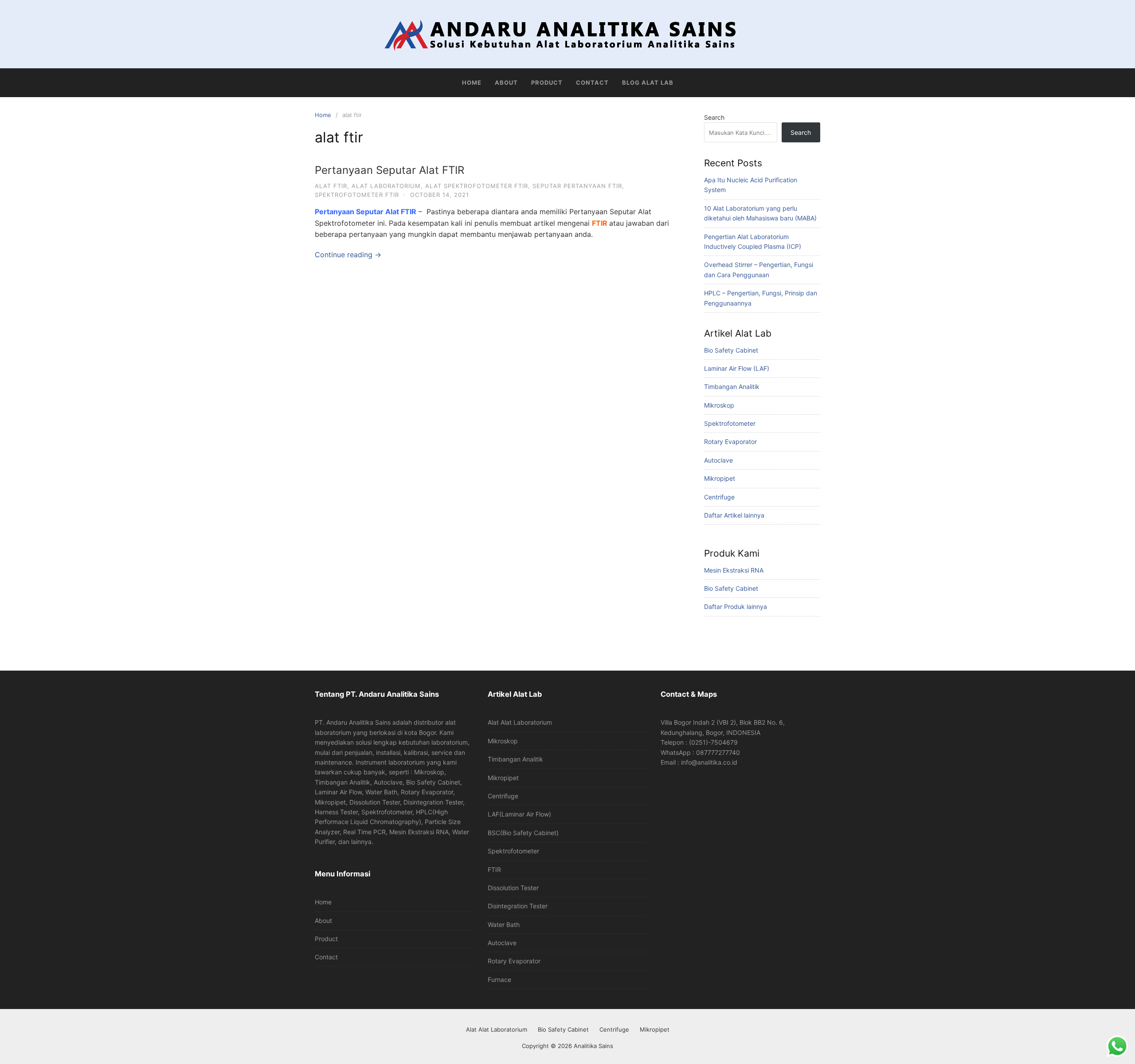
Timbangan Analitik (731, 386)
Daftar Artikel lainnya (734, 515)
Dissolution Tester (513, 887)
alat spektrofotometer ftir (476, 185)
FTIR (599, 223)
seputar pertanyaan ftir (577, 185)
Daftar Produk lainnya (735, 606)
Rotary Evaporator (730, 441)
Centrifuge (719, 497)
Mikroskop (719, 405)
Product (547, 82)
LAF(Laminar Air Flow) (519, 814)
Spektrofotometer (729, 423)
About (506, 82)
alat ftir (331, 185)
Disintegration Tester (518, 906)
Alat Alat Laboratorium (520, 722)
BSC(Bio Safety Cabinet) (523, 832)
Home (471, 82)
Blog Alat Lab (647, 82)
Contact (592, 82)
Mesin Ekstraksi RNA (733, 570)
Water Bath (504, 924)
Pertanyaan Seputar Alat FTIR (389, 170)
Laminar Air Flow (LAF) (736, 368)
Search (714, 117)
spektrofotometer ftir (357, 194)
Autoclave (718, 460)
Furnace (499, 979)
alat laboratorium (386, 185)
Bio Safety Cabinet (731, 350)
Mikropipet (719, 478)
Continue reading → (348, 254)
